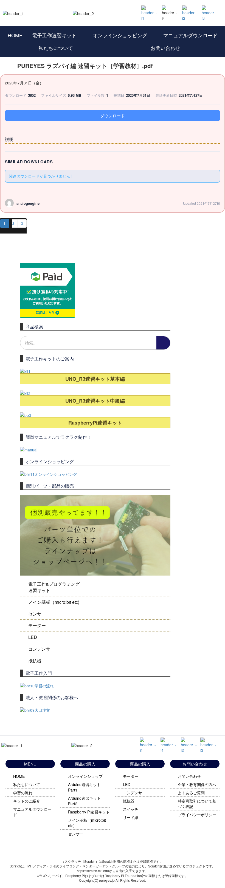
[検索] (163, 342)
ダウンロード (112, 115)
